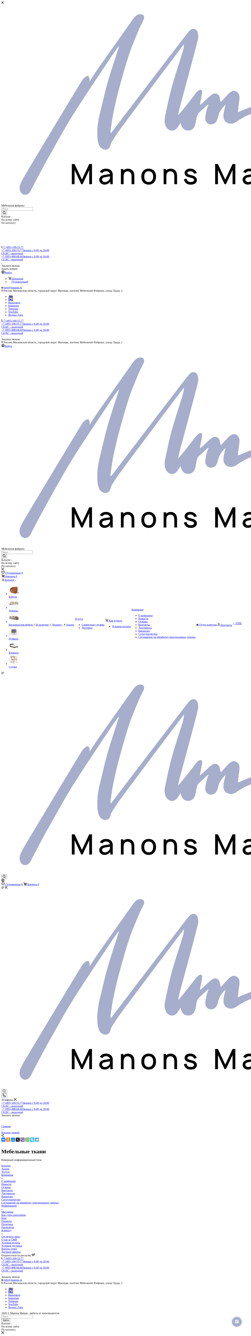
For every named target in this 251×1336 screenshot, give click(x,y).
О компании (8, 1181)
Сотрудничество (10, 1199)
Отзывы (6, 1187)
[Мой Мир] (13, 1140)
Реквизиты (7, 1227)
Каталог (6, 1165)
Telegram (13, 308)
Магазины (7, 1211)
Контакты (7, 1190)
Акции (5, 1168)
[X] (18, 1140)
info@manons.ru (13, 287)
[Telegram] (37, 1140)
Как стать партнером (13, 1215)
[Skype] (32, 1140)
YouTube (13, 311)
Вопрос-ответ (9, 1248)
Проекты (6, 1221)
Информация (9, 1205)
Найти (6, 1320)
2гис (10, 296)
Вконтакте (14, 302)
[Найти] (4, 213)
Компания (7, 1175)
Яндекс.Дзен (15, 315)
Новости (6, 1184)
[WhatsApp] (27, 1140)
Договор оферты (11, 1251)
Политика (7, 1224)
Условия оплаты (10, 1242)
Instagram (13, 305)
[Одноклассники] (8, 1140)
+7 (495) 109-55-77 (13, 247)
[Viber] (22, 1140)
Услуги (5, 1171)
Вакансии (7, 1196)
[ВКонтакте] (3, 1140)
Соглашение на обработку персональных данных (30, 1202)
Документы (8, 1193)
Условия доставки (11, 1245)
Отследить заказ (10, 1236)
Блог (4, 1218)
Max (10, 299)
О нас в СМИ (9, 1239)
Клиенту (6, 1230)
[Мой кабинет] (2, 880)
